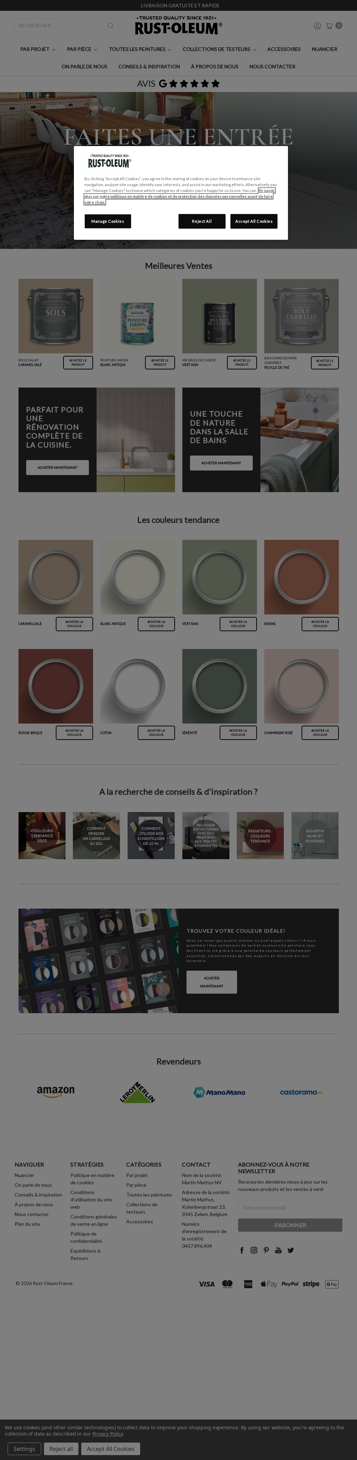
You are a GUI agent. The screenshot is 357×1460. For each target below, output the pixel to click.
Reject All (202, 221)
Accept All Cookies (254, 221)
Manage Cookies (107, 221)
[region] (181, 193)
